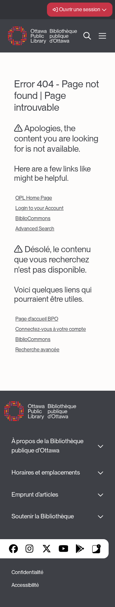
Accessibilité (25, 585)
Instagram (30, 548)
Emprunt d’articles (35, 494)
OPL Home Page (33, 198)
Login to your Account (39, 208)
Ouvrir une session (79, 9)
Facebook (13, 548)
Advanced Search (34, 229)
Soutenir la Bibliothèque (43, 516)
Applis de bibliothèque (96, 548)
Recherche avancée (37, 350)
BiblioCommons (32, 218)
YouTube (63, 548)
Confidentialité (27, 572)
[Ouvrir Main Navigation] (102, 36)
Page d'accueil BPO (36, 319)
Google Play (79, 548)
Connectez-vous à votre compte (50, 329)
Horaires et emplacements (46, 472)
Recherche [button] (87, 36)
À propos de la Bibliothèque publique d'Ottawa (48, 445)
